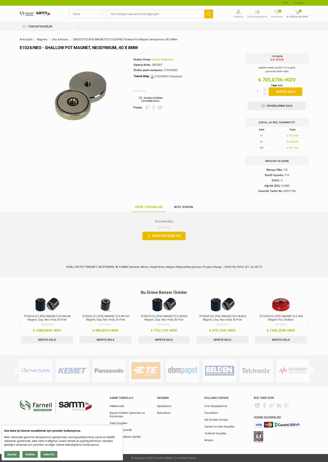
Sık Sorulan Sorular (216, 419)
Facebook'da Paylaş (154, 107)
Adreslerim (163, 413)
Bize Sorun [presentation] (183, 207)
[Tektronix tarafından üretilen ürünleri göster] (256, 370)
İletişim (208, 440)
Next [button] (308, 321)
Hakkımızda (117, 406)
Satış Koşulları (118, 423)
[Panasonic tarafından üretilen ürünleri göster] (109, 370)
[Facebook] (265, 405)
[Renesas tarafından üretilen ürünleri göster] (35, 370)
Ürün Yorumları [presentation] (149, 207)
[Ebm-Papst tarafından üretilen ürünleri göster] (182, 370)
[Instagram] (257, 405)
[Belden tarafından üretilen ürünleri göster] (219, 370)
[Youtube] (286, 405)
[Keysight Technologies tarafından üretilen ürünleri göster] (293, 370)
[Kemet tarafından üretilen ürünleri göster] (72, 370)
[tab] (149, 207)
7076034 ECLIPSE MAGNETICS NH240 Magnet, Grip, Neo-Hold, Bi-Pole (47, 318)
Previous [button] (18, 321)
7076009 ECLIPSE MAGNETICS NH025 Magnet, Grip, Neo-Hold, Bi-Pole (222, 318)
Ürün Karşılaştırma (257, 16)
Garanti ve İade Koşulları (219, 426)
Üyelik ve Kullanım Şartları (125, 436)
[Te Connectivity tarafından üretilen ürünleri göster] (146, 370)
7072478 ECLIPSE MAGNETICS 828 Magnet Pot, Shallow (281, 318)
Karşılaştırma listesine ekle (152, 99)
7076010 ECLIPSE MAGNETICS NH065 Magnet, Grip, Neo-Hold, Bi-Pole (164, 318)
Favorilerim (211, 413)
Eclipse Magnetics (163, 59)
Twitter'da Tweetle (148, 107)
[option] (47, 322)
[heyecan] (272, 405)
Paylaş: (138, 107)
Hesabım (238, 16)
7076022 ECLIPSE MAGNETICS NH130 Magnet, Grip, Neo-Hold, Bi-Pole (105, 318)
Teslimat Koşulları (215, 433)
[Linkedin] (279, 405)
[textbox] (155, 13)
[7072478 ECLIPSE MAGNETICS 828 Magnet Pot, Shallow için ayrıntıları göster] (281, 305)
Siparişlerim (164, 406)
